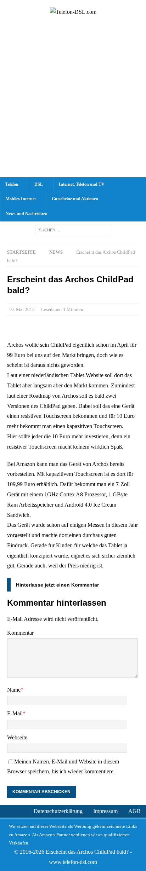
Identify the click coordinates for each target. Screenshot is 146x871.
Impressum (105, 811)
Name (14, 690)
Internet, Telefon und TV (82, 184)
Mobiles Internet (21, 198)
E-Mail (15, 713)
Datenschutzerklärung (58, 811)
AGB (134, 811)
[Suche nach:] (73, 230)
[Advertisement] (73, 101)
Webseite (17, 737)
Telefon (11, 184)
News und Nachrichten (26, 213)
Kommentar (20, 633)
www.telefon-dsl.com (73, 862)
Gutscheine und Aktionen (75, 198)
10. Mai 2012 (22, 309)
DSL (38, 184)
